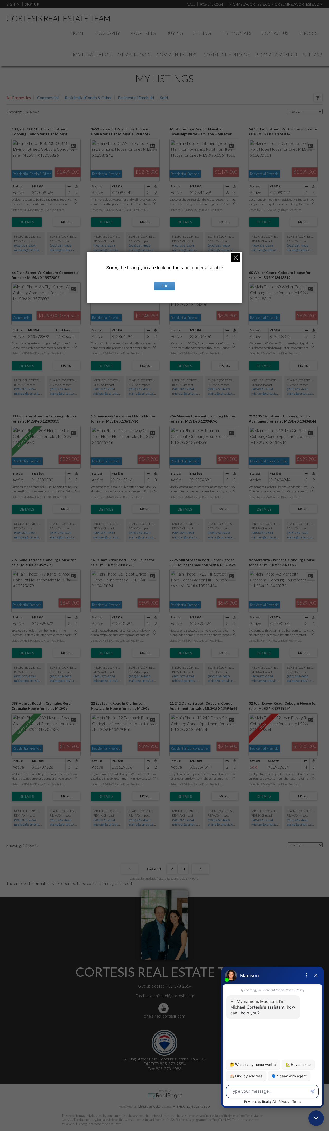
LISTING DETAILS (27, 222)
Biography (107, 33)
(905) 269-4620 (60, 245)
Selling (202, 33)
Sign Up (32, 4)
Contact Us (275, 33)
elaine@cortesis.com (64, 250)
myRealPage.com (164, 1095)
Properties (143, 33)
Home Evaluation (91, 54)
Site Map (312, 54)
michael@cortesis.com (251, 4)
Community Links (177, 54)
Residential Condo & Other (88, 97)
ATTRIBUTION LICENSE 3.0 (191, 1106)
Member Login (134, 54)
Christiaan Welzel (149, 1106)
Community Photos (226, 54)
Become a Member (276, 54)
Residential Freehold (136, 97)
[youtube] (164, 1008)
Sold (164, 97)
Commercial (48, 97)
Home (77, 33)
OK (164, 286)
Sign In (13, 4)
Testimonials (236, 33)
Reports (308, 33)
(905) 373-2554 (25, 245)
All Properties (18, 97)
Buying (174, 33)
